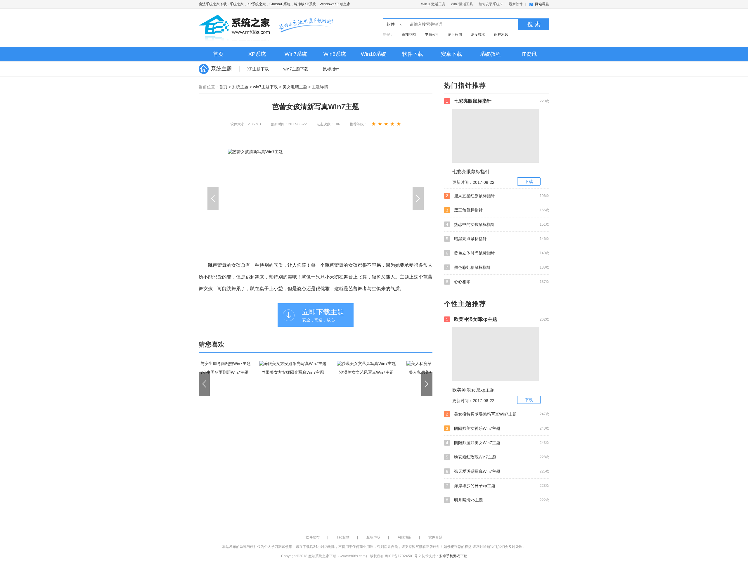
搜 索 (534, 24)
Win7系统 (296, 54)
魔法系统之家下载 (213, 4)
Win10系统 (373, 54)
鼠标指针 (331, 69)
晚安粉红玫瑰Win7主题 (497, 457)
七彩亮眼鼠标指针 (497, 100)
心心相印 (497, 281)
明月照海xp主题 (497, 500)
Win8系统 (334, 54)
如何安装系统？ (491, 4)
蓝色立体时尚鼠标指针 (497, 253)
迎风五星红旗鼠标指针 (497, 195)
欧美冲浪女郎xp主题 (497, 319)
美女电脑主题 (295, 86)
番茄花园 (409, 34)
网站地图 (404, 537)
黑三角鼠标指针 (497, 210)
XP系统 (257, 54)
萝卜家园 (455, 34)
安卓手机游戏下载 (453, 556)
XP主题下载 (258, 69)
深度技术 (478, 34)
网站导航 (542, 4)
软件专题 (435, 537)
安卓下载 (451, 54)
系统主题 (240, 86)
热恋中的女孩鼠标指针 (497, 224)
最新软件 (516, 4)
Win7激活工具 (462, 4)
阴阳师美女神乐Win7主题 (497, 428)
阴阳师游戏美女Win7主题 (497, 442)
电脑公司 (432, 34)
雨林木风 (501, 34)
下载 (529, 181)
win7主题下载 (295, 69)
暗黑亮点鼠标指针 (497, 238)
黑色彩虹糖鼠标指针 (497, 267)
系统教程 (490, 54)
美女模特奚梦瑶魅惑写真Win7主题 (497, 414)
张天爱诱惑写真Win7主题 (497, 471)
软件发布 (313, 537)
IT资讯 (529, 54)
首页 (218, 54)
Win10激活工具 (433, 4)
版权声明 (373, 537)
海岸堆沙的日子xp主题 (497, 485)
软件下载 (412, 54)
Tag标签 (343, 537)
